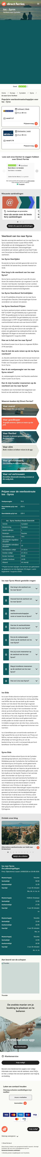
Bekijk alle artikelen (20, 856)
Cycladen (22, 93)
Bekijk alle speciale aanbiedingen (20, 226)
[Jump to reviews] (20, 87)
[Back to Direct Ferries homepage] (13, 4)
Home (4, 93)
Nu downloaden (20, 1047)
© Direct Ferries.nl (7, 1143)
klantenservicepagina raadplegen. (11, 1150)
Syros (32, 93)
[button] (21, 588)
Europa (12, 93)
